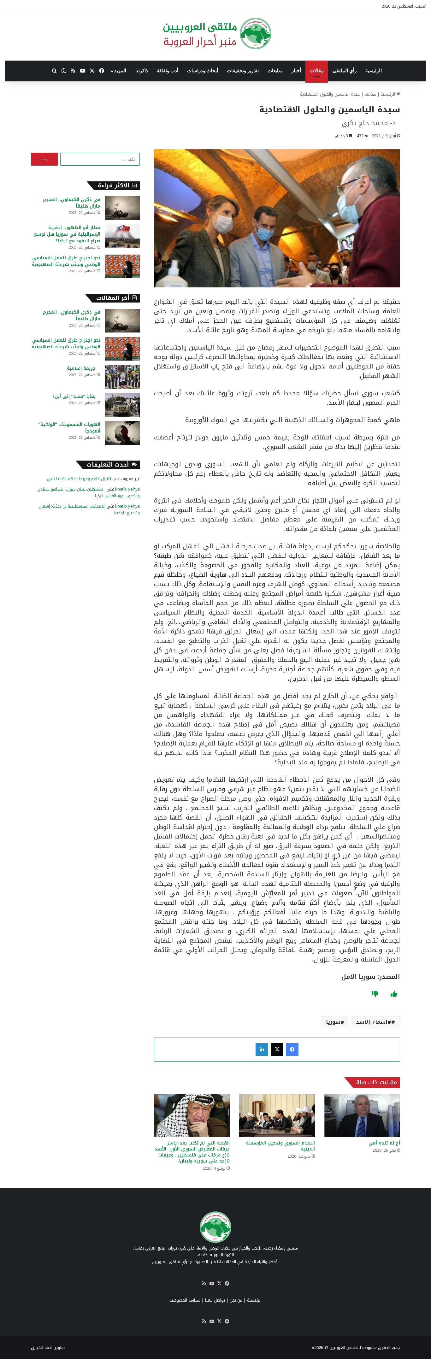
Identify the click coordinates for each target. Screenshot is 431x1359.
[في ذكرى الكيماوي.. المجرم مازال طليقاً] (122, 208)
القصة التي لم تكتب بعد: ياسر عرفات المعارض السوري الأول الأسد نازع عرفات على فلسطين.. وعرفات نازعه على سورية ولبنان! (192, 1152)
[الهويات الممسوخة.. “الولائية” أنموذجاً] (122, 433)
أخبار (296, 70)
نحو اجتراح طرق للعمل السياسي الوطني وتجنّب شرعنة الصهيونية (66, 261)
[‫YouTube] (212, 1283)
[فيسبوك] (292, 1049)
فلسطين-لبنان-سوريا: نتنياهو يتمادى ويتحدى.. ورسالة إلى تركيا (88, 492)
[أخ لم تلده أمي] (362, 1115)
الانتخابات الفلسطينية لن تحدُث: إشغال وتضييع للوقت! (89, 509)
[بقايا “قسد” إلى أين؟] (122, 405)
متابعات (275, 70)
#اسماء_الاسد (373, 1022)
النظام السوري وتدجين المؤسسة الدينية (280, 1146)
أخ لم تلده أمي (384, 1143)
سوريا (333, 1022)
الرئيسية (373, 70)
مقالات (317, 70)
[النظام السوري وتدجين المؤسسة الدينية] (277, 1115)
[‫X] (277, 1049)
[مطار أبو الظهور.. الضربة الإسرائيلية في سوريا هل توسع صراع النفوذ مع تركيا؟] (122, 236)
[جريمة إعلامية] (122, 377)
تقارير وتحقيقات (243, 70)
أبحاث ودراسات (202, 70)
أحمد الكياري (41, 1347)
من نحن (236, 1300)
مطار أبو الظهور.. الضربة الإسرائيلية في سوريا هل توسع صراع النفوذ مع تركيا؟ (67, 234)
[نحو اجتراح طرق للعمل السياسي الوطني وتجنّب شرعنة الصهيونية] (122, 266)
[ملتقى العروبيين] (215, 33)
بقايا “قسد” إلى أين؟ (76, 396)
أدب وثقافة (167, 70)
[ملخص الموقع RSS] (204, 1283)
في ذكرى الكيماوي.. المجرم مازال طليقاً (71, 202)
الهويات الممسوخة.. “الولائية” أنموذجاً (69, 427)
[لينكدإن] (262, 1049)
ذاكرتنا (141, 70)
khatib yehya (127, 489)
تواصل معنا (215, 1300)
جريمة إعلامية (83, 368)
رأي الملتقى (345, 70)
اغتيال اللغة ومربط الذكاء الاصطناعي (79, 479)
